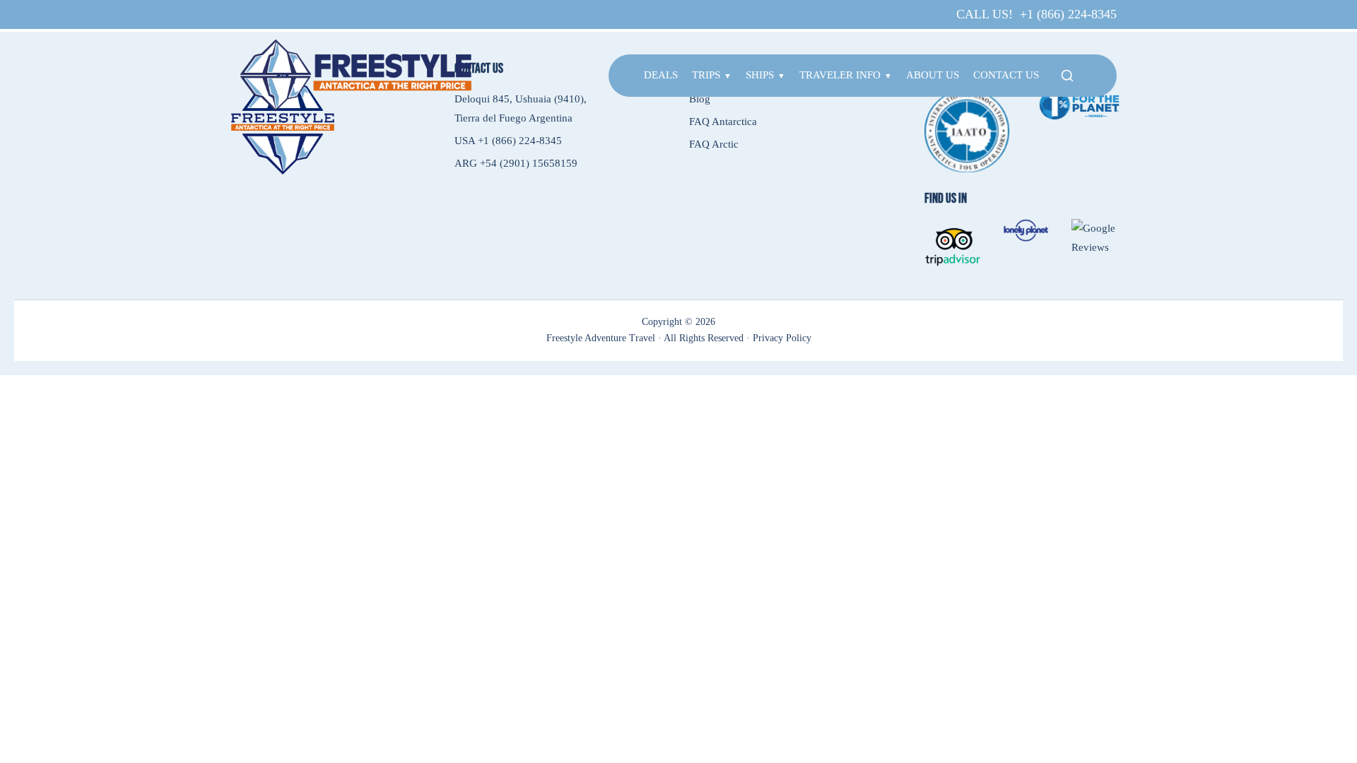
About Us (932, 75)
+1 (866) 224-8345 (1068, 14)
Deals (661, 75)
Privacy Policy (782, 338)
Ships (760, 75)
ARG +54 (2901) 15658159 (515, 163)
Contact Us (1006, 75)
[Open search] (1067, 75)
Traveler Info (840, 75)
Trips (706, 75)
